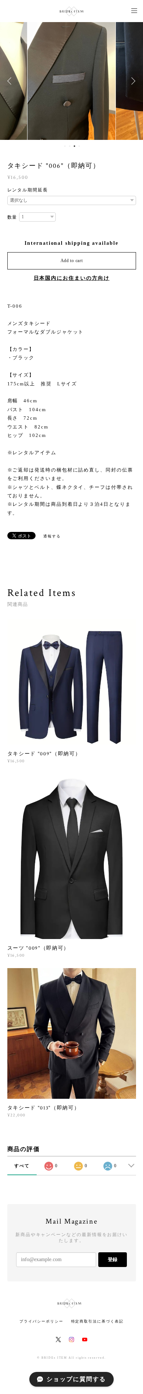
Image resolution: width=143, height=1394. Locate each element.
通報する (52, 536)
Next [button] (132, 81)
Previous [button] (11, 81)
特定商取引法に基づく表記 (97, 1321)
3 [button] (74, 146)
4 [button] (79, 146)
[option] (71, 81)
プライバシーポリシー (41, 1321)
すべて (22, 1165)
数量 (12, 217)
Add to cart (71, 260)
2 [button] (69, 146)
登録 (112, 1259)
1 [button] (65, 146)
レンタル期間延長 (27, 190)
